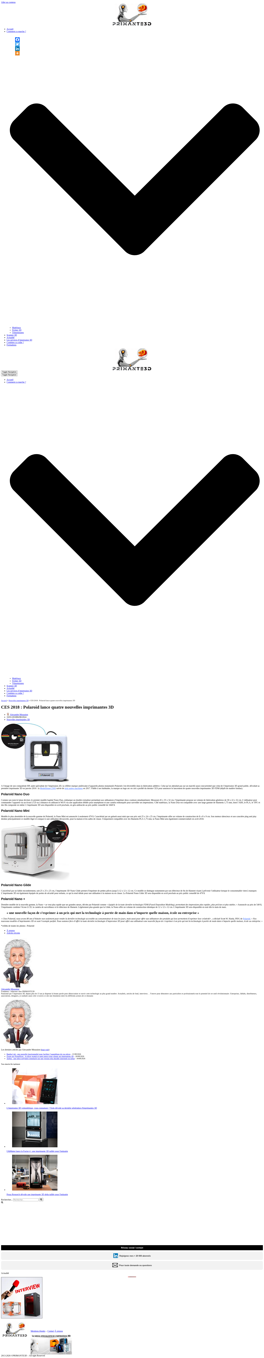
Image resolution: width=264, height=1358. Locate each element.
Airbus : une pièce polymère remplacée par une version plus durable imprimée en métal (41, 1059)
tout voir (45, 1050)
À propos (11, 930)
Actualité (10, 337)
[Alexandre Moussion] (18, 986)
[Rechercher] (41, 1199)
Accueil (10, 29)
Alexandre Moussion (19, 714)
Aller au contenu (8, 2)
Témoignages (18, 332)
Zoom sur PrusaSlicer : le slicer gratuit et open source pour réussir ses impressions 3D (40, 1056)
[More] (17, 53)
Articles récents (13, 933)
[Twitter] (17, 44)
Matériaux (16, 327)
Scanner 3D (12, 335)
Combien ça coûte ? (15, 342)
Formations (11, 345)
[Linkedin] (17, 48)
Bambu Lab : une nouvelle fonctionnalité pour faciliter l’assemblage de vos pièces (38, 1054)
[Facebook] (17, 39)
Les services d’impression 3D (19, 340)
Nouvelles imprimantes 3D (18, 701)
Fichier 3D (16, 330)
